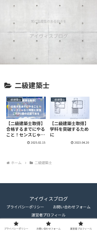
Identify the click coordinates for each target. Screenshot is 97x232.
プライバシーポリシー (25, 206)
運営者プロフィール (48, 215)
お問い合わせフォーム (72, 206)
